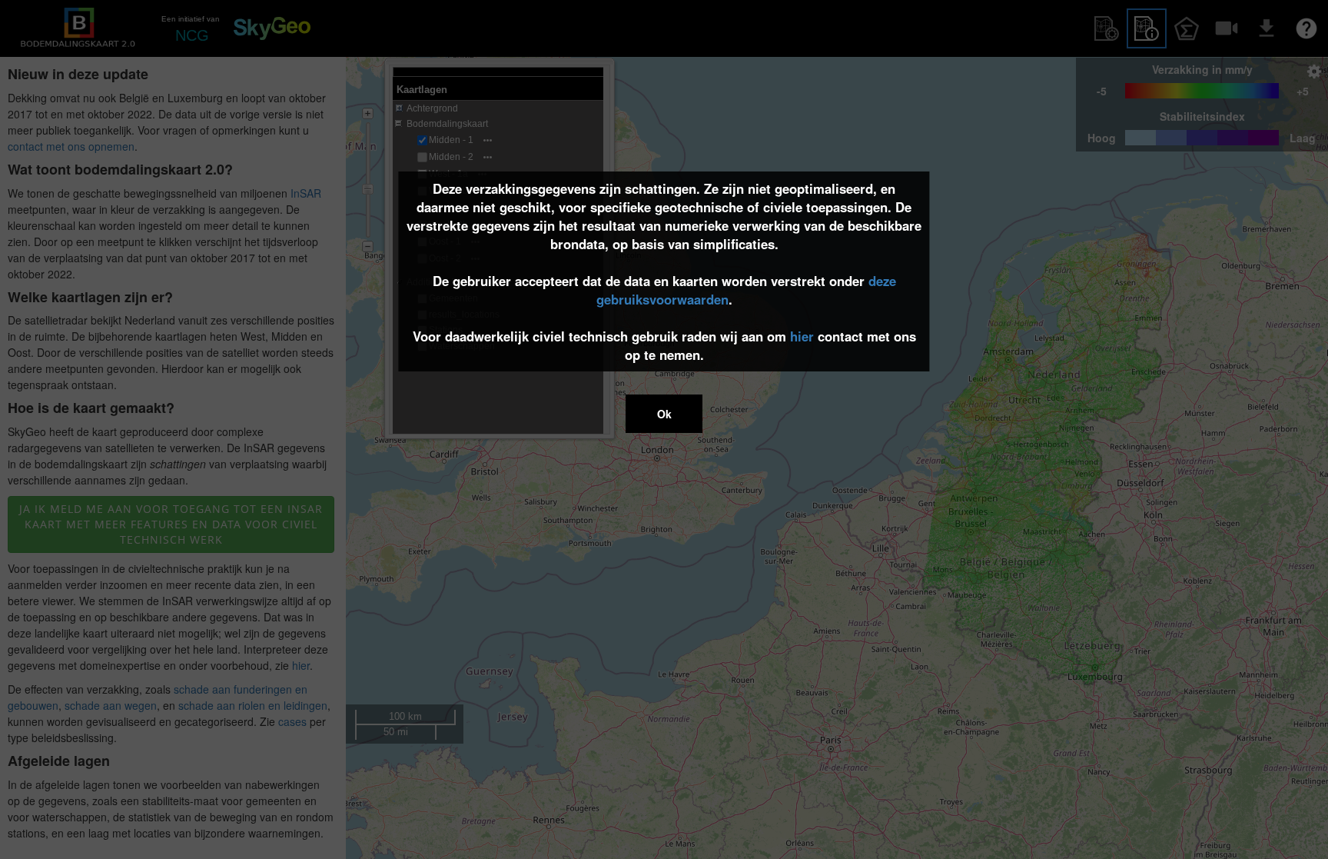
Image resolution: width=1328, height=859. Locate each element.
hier (802, 336)
